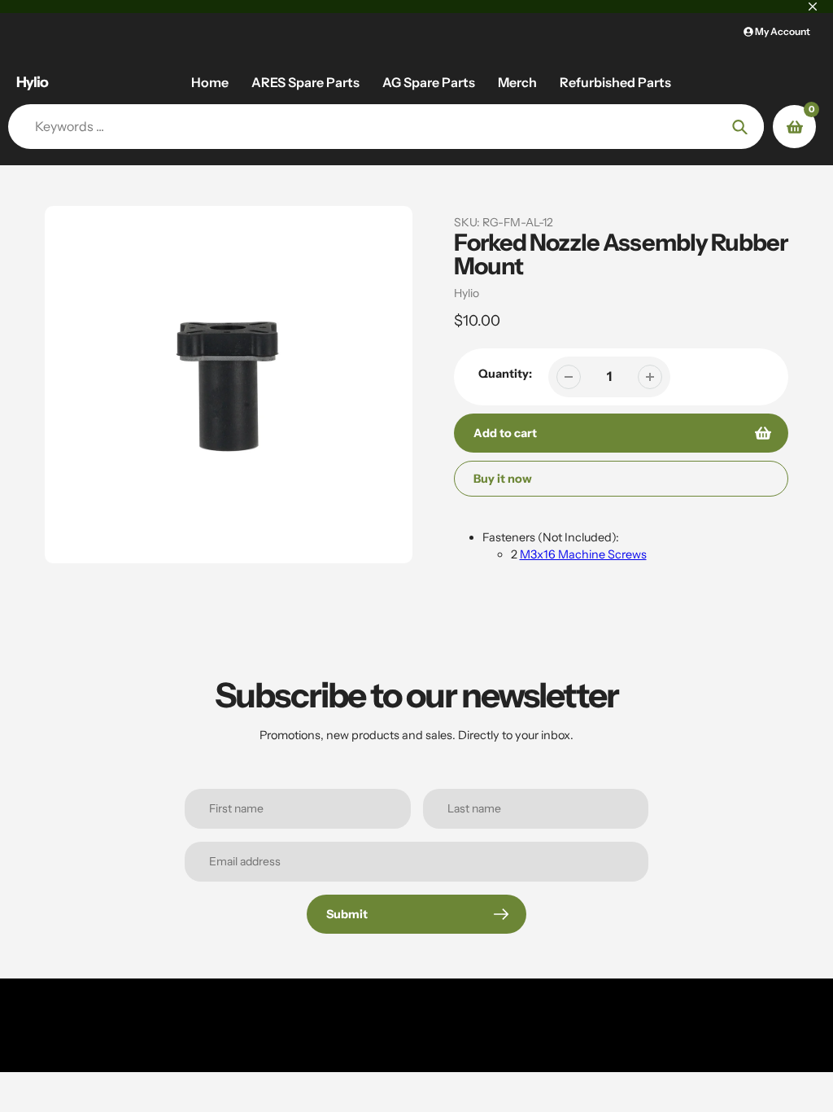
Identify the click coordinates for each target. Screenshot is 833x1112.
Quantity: (505, 373)
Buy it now (502, 478)
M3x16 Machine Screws (583, 554)
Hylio (32, 82)
